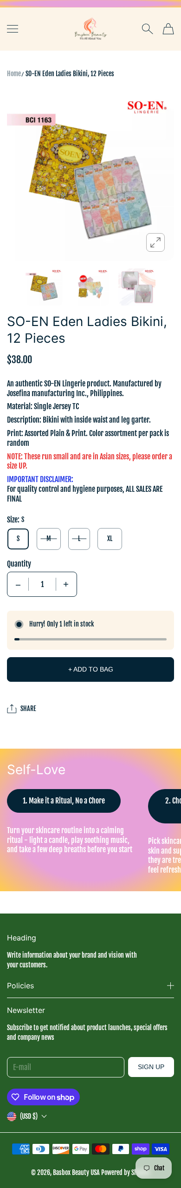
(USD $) (29, 1116)
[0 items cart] (168, 28)
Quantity (19, 564)
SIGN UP (151, 1067)
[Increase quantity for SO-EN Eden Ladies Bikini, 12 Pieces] (66, 584)
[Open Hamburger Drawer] (12, 28)
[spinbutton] (42, 584)
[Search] (147, 28)
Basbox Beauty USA (76, 1172)
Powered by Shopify (125, 1172)
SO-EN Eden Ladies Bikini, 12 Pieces (70, 74)
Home (14, 74)
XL (109, 538)
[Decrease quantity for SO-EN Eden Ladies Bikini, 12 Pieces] (18, 584)
